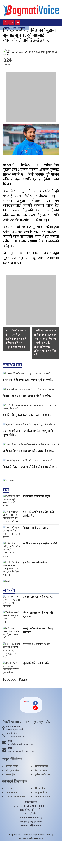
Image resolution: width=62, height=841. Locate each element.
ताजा (6, 489)
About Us (40, 788)
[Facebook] (35, 703)
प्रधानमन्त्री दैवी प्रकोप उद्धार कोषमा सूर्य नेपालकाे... (28, 380)
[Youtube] (35, 707)
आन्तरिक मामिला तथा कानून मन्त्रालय (31, 806)
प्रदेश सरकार (31, 802)
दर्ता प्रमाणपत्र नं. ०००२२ (31, 818)
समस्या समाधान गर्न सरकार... (38, 597)
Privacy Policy (42, 797)
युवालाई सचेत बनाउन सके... (37, 663)
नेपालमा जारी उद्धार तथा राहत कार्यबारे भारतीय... (27, 396)
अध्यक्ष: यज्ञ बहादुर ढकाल (31, 821)
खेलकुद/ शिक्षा (12, 770)
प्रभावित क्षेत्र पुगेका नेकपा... (36, 562)
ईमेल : (10, 741)
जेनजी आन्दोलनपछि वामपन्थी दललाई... (38, 615)
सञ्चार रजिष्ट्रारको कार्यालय (31, 810)
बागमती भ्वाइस (41, 766)
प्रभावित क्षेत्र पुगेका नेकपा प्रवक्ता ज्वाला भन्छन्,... (27, 415)
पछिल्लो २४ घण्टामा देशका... (37, 644)
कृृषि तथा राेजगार (42, 775)
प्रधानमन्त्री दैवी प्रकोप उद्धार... (37, 496)
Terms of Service (15, 797)
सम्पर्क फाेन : (12, 734)
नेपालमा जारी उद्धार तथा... (36, 528)
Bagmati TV (41, 792)
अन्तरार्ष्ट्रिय (10, 775)
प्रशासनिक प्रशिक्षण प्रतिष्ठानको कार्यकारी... (38, 514)
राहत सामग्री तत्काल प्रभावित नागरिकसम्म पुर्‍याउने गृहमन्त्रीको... (28, 433)
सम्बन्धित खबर (12, 364)
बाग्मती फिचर (12, 766)
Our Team (11, 792)
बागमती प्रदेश (31, 814)
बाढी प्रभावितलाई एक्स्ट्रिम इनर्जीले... (41, 543)
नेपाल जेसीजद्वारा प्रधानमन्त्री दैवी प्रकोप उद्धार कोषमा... (30, 467)
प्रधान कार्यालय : (13, 726)
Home (9, 788)
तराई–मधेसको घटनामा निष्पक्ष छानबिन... (38, 630)
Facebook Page (15, 679)
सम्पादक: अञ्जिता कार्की (31, 825)
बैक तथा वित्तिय (41, 770)
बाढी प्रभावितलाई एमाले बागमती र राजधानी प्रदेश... (28, 451)
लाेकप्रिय (9, 590)
